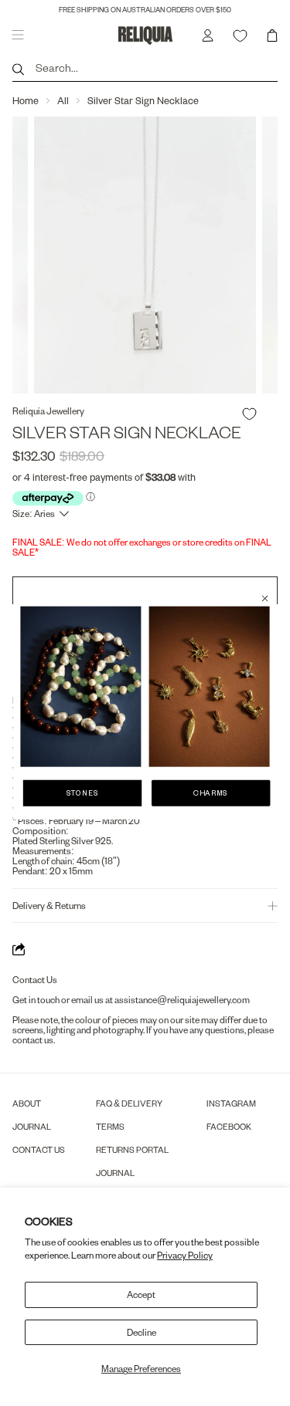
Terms (110, 1126)
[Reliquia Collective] (145, 35)
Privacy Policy (185, 1255)
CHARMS (210, 793)
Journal (31, 1126)
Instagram (231, 1103)
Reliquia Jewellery (48, 411)
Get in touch (36, 999)
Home (25, 100)
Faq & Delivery (129, 1103)
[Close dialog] (264, 598)
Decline (141, 1332)
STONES (83, 793)
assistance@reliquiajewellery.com (182, 999)
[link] (80, 687)
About (26, 1103)
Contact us (38, 1149)
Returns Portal (132, 1149)
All (63, 100)
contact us (32, 1040)
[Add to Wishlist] (249, 414)
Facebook (228, 1126)
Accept (141, 1294)
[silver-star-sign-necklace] (145, 255)
